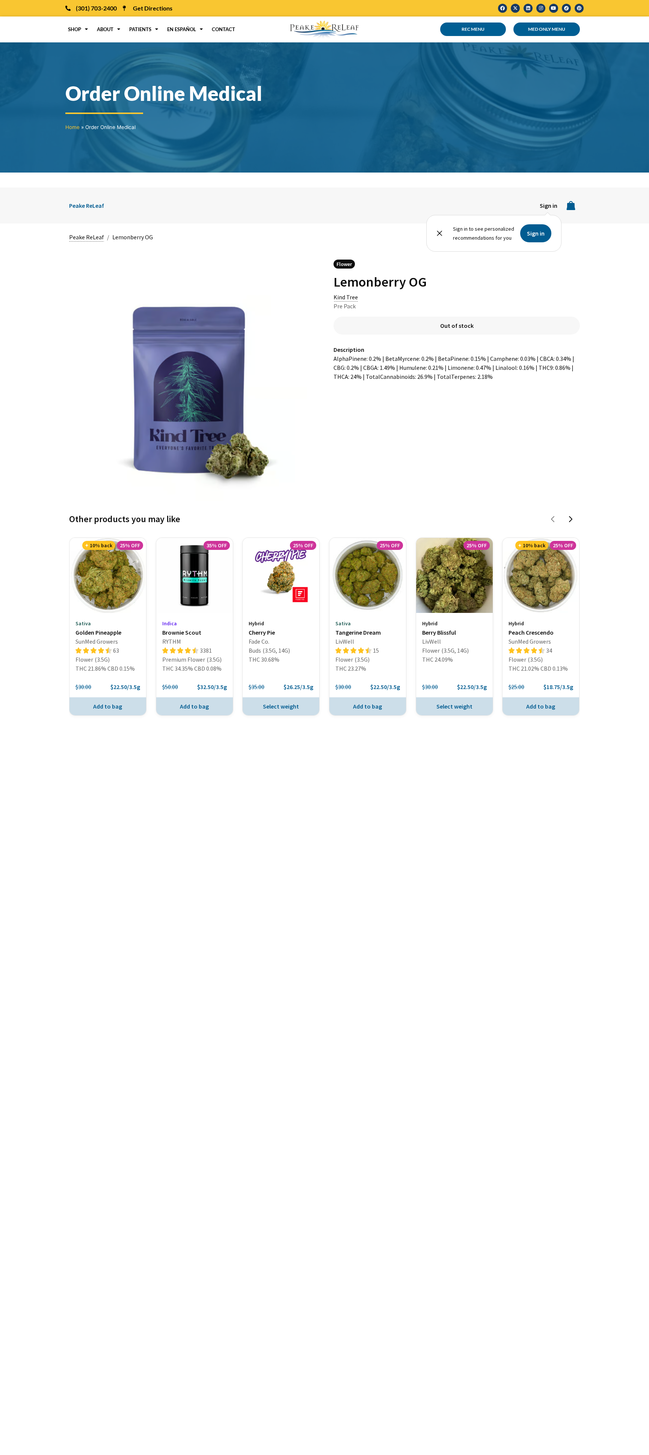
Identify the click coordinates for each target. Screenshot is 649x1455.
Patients (140, 29)
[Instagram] (540, 8)
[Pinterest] (579, 8)
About (105, 29)
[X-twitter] (515, 8)
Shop (74, 29)
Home (72, 127)
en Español (181, 29)
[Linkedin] (528, 8)
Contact (223, 29)
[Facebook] (502, 8)
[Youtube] (553, 8)
